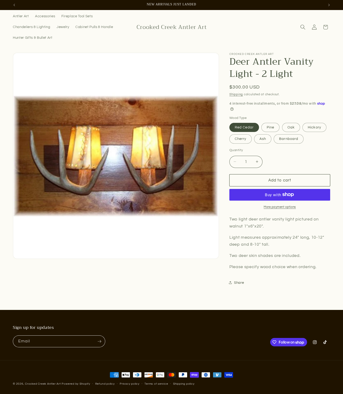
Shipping (236, 94)
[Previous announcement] (14, 5)
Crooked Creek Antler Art (43, 383)
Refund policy (105, 383)
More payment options (280, 206)
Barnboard (288, 139)
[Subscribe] (99, 341)
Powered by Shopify (76, 383)
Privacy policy (130, 383)
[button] (302, 27)
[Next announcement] (329, 5)
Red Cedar (244, 127)
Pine (270, 127)
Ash (262, 139)
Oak (291, 127)
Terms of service (156, 383)
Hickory (314, 127)
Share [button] (239, 282)
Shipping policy (184, 383)
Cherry (240, 139)
